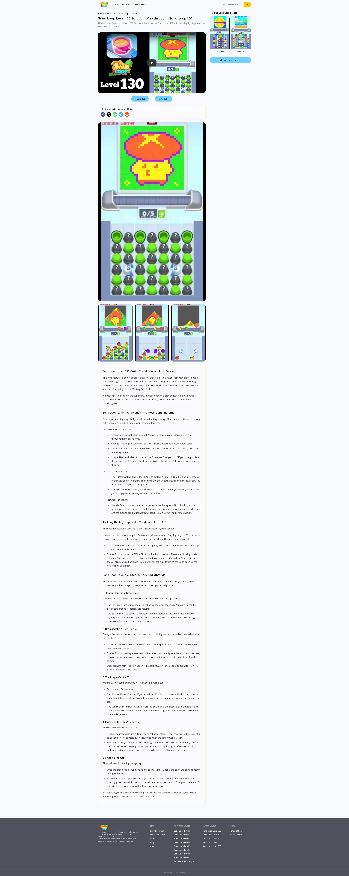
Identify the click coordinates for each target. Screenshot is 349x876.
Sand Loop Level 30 (183, 831)
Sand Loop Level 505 (212, 846)
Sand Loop (102, 832)
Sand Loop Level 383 (183, 857)
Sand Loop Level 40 (183, 834)
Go (247, 4)
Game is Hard (180, 873)
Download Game (157, 834)
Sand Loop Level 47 (183, 838)
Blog (117, 4)
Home (101, 13)
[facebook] (102, 114)
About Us (154, 838)
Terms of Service (237, 831)
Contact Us (155, 846)
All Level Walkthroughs (184, 861)
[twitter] (108, 114)
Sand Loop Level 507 (212, 838)
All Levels (126, 4)
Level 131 (163, 99)
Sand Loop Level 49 (183, 842)
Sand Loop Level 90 (183, 853)
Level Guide (139, 4)
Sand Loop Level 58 (183, 846)
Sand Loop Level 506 (212, 842)
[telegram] (120, 114)
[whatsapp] (114, 114)
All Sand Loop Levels (228, 60)
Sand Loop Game (158, 831)
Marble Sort (168, 873)
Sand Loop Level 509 (212, 831)
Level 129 (141, 99)
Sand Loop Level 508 (212, 834)
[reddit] (126, 114)
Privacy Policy (236, 834)
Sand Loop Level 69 (183, 850)
